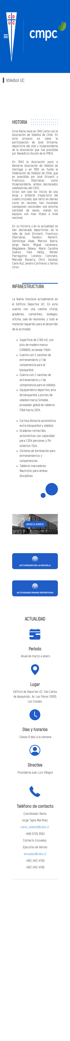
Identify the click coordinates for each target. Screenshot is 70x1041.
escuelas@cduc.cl (35, 854)
